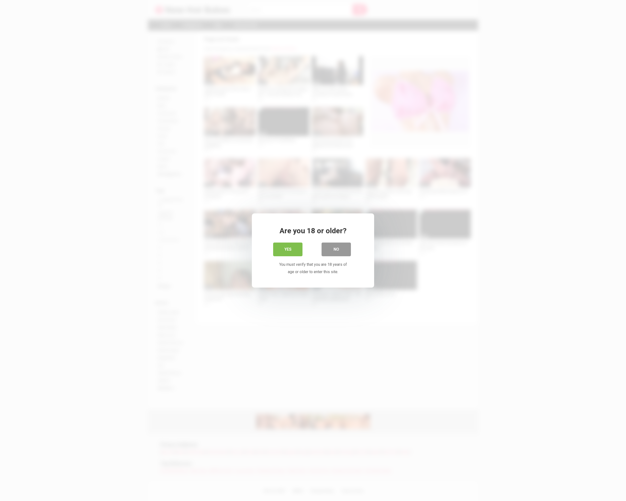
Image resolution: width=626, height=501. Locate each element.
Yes (287, 249)
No (336, 249)
